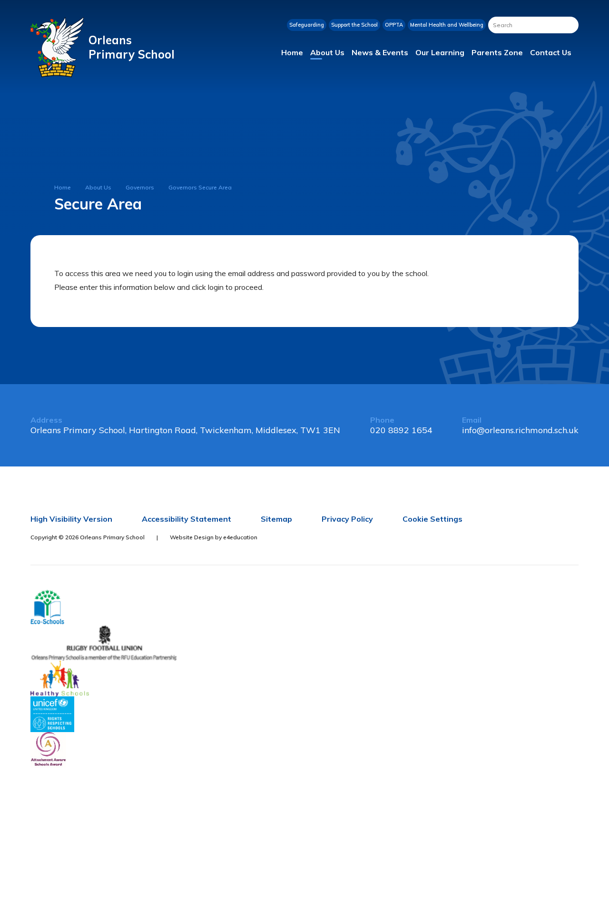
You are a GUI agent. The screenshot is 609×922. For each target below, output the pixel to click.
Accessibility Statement (186, 519)
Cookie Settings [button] (432, 519)
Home (62, 187)
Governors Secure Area (200, 187)
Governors (140, 187)
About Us (98, 187)
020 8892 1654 (401, 430)
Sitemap (276, 519)
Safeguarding (306, 24)
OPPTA (394, 24)
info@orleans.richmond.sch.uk (520, 430)
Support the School (354, 24)
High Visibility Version (71, 519)
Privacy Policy (347, 519)
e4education (240, 537)
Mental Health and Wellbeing (446, 24)
